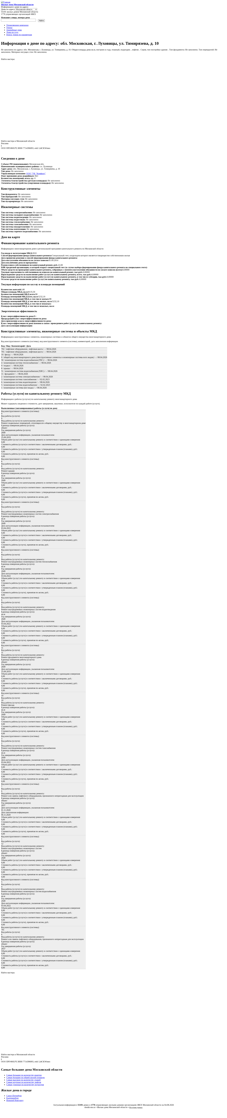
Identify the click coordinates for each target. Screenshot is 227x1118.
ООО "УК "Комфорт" (36, 173)
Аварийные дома (14, 30)
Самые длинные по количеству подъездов (25, 1085)
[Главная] (5, 2)
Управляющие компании (17, 25)
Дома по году (12, 32)
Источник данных (136, 1107)
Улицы (9, 27)
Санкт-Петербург (14, 1096)
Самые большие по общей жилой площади (25, 1077)
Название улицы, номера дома (15, 17)
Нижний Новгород (14, 1100)
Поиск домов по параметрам (19, 35)
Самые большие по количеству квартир (24, 1075)
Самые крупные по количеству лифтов (23, 1082)
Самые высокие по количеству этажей (23, 1080)
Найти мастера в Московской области (18, 141)
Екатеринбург (12, 1098)
